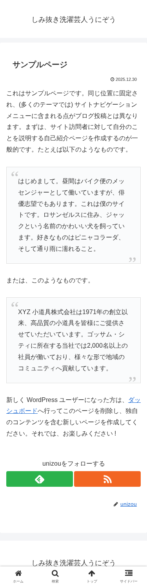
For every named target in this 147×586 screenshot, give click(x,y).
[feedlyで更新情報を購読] (39, 479)
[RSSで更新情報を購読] (107, 479)
